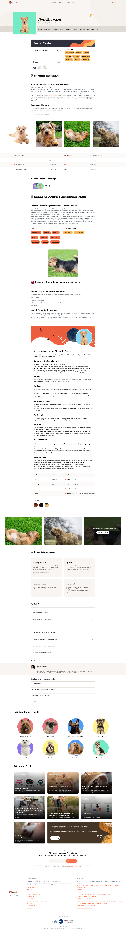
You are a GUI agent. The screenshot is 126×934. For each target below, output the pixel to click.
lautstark (45, 242)
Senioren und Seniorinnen (88, 493)
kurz (53, 488)
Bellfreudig (76, 56)
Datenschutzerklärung (76, 928)
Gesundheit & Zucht (71, 29)
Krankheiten (90, 29)
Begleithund (67, 232)
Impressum (66, 928)
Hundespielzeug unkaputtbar (85, 899)
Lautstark (77, 59)
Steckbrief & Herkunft (44, 29)
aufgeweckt (35, 242)
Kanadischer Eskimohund (34, 894)
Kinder (79, 493)
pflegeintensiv (53, 169)
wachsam (46, 232)
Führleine (79, 889)
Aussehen (82, 29)
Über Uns (45, 928)
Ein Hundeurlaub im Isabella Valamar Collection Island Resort (93, 894)
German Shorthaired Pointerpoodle (37, 901)
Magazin (54, 2)
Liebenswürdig (85, 56)
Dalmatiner (30, 899)
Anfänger (75, 493)
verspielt (55, 232)
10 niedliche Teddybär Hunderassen (86, 896)
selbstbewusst (36, 232)
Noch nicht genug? (63, 850)
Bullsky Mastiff (31, 905)
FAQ (97, 29)
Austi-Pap (29, 903)
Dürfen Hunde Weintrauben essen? (86, 905)
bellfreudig (44, 237)
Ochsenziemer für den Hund (84, 908)
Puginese (29, 892)
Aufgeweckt (69, 59)
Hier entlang (55, 838)
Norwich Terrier (53, 95)
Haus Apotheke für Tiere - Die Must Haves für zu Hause (92, 903)
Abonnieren (71, 861)
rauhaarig (54, 479)
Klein (59, 62)
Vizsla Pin (29, 908)
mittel (53, 475)
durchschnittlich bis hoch (95, 155)
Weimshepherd (31, 887)
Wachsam (78, 52)
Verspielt (86, 52)
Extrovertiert (85, 59)
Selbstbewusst (70, 52)
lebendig (34, 237)
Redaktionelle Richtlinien (55, 928)
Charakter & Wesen (58, 29)
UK (50, 160)
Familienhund (79, 232)
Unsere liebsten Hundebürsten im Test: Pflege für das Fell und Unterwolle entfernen (100, 901)
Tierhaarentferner (82, 892)
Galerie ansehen (103, 532)
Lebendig (68, 56)
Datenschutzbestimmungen (74, 866)
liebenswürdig (55, 237)
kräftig (53, 493)
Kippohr (54, 484)
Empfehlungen (70, 2)
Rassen (61, 2)
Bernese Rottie (31, 896)
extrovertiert (55, 242)
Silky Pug (29, 889)
